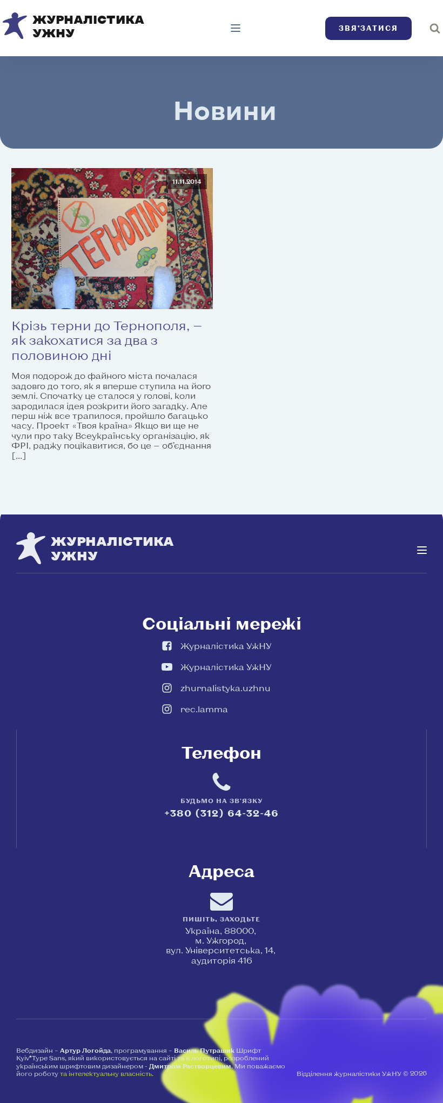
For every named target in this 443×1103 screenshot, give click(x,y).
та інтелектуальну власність (106, 1073)
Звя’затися (368, 28)
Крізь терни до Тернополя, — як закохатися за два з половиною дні (106, 340)
